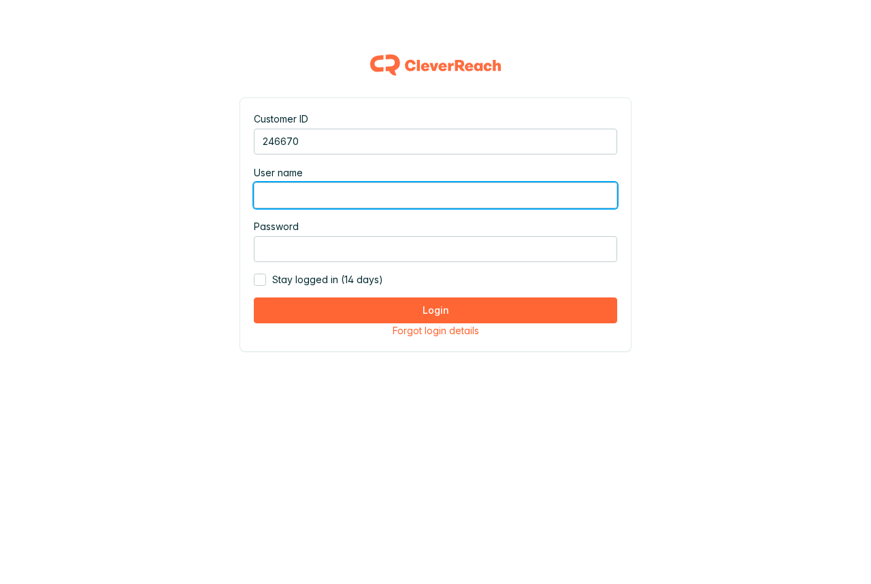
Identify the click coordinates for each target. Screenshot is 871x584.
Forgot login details (436, 330)
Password (276, 226)
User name (278, 172)
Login (436, 310)
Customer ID (281, 119)
